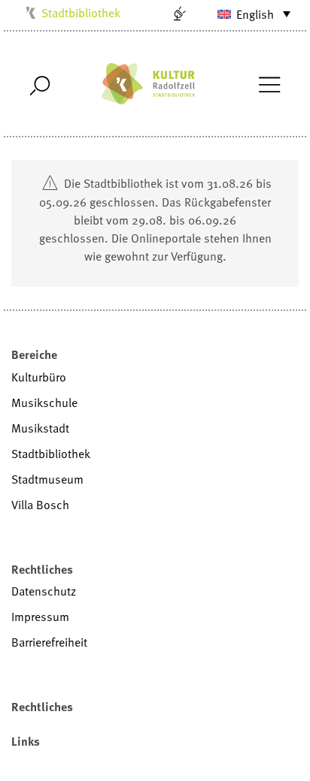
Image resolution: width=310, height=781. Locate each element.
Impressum (40, 617)
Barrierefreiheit (49, 642)
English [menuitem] (255, 14)
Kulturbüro (38, 377)
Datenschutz (43, 591)
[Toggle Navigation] (269, 83)
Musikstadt (40, 428)
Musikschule (44, 403)
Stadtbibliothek (80, 13)
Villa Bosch (40, 505)
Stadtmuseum (47, 479)
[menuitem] (244, 13)
